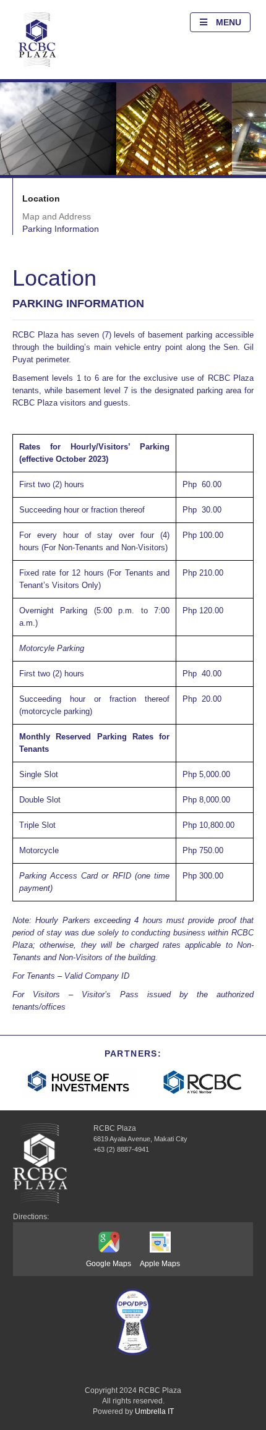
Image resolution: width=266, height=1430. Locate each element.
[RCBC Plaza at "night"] (174, 128)
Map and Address (56, 216)
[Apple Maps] (160, 1243)
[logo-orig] (37, 39)
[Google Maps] (108, 1244)
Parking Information (60, 229)
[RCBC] (202, 1082)
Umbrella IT (154, 1411)
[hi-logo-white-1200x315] (78, 1082)
